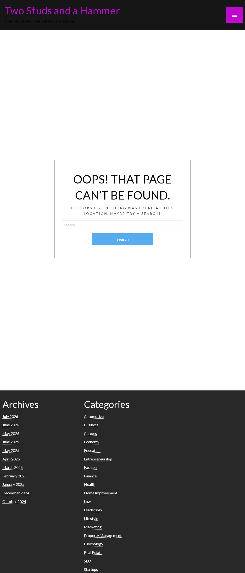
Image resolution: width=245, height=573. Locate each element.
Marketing (93, 526)
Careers (90, 433)
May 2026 (10, 433)
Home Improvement (100, 493)
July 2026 (10, 416)
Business (91, 424)
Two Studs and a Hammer (62, 10)
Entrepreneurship (98, 459)
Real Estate (93, 552)
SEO (87, 561)
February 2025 (14, 476)
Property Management (103, 535)
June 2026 (10, 424)
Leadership (93, 510)
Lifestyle (91, 518)
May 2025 (10, 450)
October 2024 (14, 501)
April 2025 (11, 459)
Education (92, 450)
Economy (91, 441)
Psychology (93, 543)
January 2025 (13, 484)
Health (89, 484)
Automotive (94, 416)
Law (87, 501)
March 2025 (12, 467)
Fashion (90, 467)
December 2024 (15, 493)
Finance (90, 476)
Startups (91, 569)
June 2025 (10, 441)
